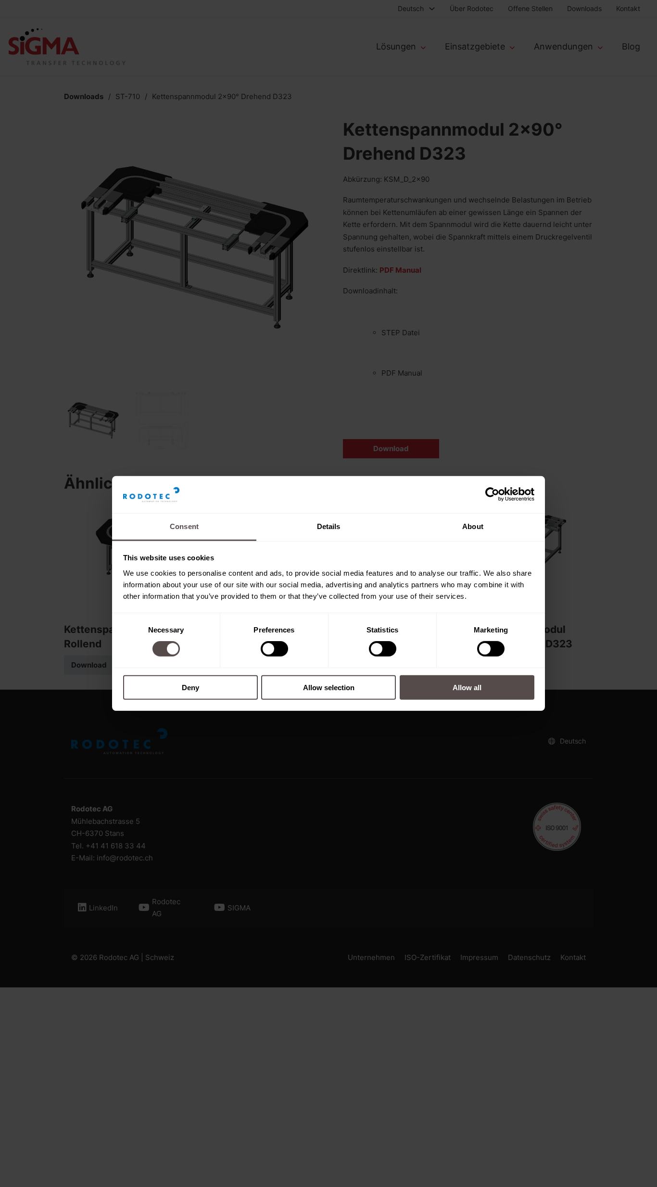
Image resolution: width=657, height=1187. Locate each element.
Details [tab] (329, 526)
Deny (190, 687)
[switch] (274, 649)
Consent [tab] (184, 526)
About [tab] (472, 526)
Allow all (467, 687)
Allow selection (328, 687)
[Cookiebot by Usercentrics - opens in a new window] (492, 494)
